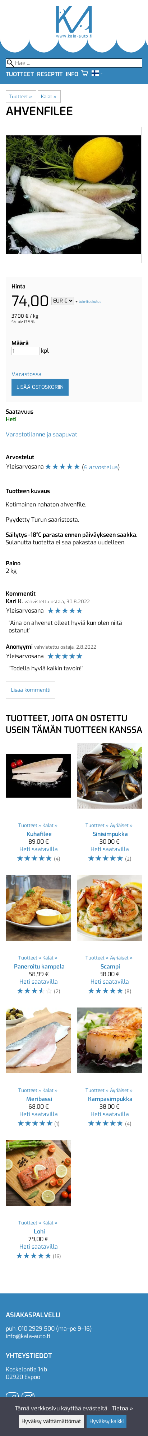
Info (72, 74)
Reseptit (50, 74)
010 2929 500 (36, 1328)
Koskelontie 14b (26, 1369)
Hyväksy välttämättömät (51, 1421)
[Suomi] (97, 74)
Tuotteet (20, 74)
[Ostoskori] (84, 74)
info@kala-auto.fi (28, 1336)
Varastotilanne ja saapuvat (41, 434)
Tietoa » (122, 1408)
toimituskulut (90, 301)
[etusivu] (74, 35)
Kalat (48, 96)
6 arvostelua (101, 467)
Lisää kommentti (30, 690)
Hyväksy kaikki (106, 1421)
